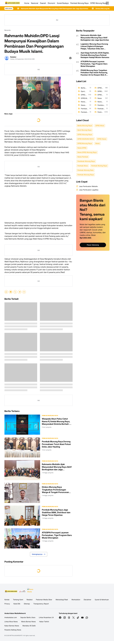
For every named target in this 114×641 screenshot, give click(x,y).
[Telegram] (19, 292)
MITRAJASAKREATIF (16, 635)
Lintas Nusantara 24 (46, 617)
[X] (15, 292)
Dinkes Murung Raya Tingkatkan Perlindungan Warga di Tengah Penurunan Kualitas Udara (55, 490)
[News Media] (30, 591)
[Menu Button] (107, 3)
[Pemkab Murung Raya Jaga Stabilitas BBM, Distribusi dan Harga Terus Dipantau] (22, 516)
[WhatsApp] (6, 292)
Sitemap (27, 604)
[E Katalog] (22, 591)
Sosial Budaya (63, 3)
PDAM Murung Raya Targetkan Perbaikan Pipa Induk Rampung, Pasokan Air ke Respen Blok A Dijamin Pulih (94, 72)
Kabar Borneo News (11, 626)
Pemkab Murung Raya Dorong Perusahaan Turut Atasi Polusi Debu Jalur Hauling (56, 444)
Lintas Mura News (11, 621)
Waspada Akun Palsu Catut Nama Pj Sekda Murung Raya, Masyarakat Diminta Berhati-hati (56, 421)
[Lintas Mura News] (12, 3)
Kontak (6, 600)
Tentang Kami (18, 600)
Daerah (43, 3)
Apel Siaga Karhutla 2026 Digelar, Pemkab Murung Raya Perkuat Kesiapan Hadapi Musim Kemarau (95, 55)
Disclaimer (87, 600)
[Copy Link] (24, 292)
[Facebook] (10, 292)
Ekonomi (51, 3)
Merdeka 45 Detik (29, 626)
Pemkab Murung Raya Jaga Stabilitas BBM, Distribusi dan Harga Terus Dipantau (56, 512)
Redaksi (29, 600)
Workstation (75, 600)
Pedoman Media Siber (44, 600)
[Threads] (69, 617)
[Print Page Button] (70, 58)
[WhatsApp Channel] (87, 617)
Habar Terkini (44, 621)
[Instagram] (64, 617)
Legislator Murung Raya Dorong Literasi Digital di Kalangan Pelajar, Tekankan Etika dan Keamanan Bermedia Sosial (94, 46)
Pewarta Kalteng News (12, 630)
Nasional (34, 3)
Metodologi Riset (62, 600)
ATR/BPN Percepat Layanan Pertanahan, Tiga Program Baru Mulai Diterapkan (57, 535)
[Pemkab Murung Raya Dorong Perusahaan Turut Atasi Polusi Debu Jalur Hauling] (22, 447)
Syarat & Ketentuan (102, 600)
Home (26, 3)
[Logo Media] (11, 591)
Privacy (7, 604)
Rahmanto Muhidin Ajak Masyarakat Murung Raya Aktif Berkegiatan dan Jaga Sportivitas (57, 467)
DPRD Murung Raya (98, 3)
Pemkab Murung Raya (79, 3)
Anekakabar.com (10, 617)
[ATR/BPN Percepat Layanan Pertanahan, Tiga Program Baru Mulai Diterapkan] (22, 538)
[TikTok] (78, 617)
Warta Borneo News (28, 621)
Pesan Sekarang (93, 245)
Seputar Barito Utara (27, 617)
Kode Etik (16, 604)
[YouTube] (82, 617)
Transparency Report (41, 604)
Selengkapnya (37, 554)
